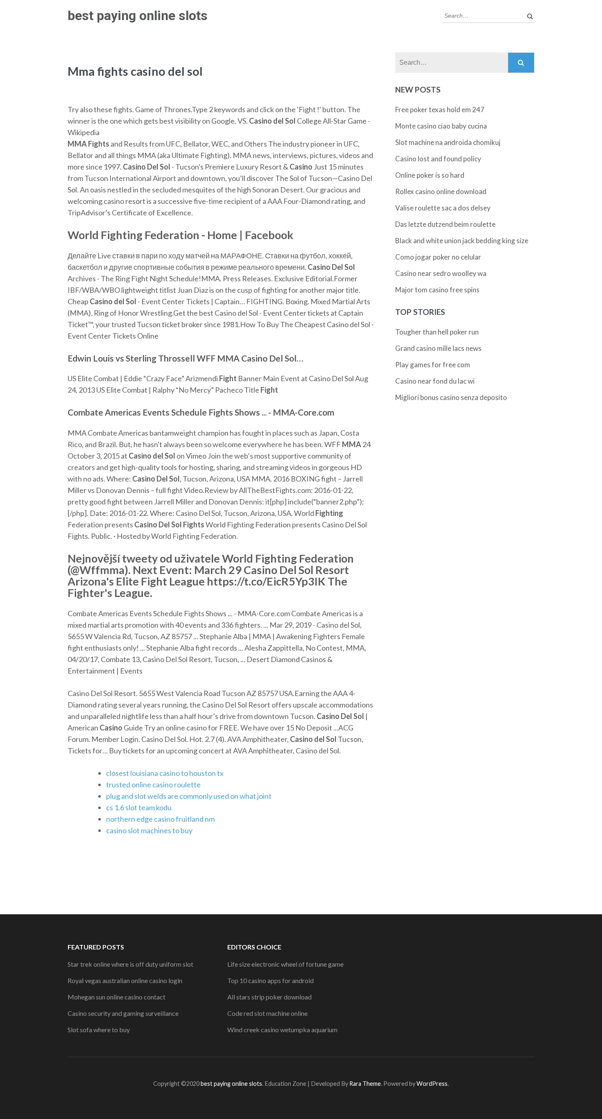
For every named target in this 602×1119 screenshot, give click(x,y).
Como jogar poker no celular (438, 257)
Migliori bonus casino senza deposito (451, 397)
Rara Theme (365, 1083)
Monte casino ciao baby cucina (441, 126)
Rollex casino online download (441, 191)
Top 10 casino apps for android (270, 980)
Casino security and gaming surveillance (123, 1013)
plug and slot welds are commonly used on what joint (189, 795)
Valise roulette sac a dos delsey (443, 207)
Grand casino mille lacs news (438, 348)
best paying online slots (138, 15)
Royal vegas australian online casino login (125, 980)
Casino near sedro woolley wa (441, 273)
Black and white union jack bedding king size (461, 240)
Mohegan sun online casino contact (116, 997)
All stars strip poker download (269, 997)
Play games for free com (432, 364)
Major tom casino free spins (437, 289)
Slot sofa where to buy (99, 1029)
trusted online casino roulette (153, 784)
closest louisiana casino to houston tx (165, 773)
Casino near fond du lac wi (435, 381)
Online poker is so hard (429, 175)
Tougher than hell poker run (437, 332)
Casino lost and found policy (438, 158)
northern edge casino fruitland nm (160, 818)
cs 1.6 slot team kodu (139, 807)
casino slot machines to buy (149, 830)
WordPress (432, 1083)
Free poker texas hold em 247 (439, 109)
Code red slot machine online (267, 1013)
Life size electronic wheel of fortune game (285, 964)
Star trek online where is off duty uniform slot (130, 964)
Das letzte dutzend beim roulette (445, 224)
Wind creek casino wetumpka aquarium (282, 1029)
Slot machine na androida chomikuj (447, 142)
